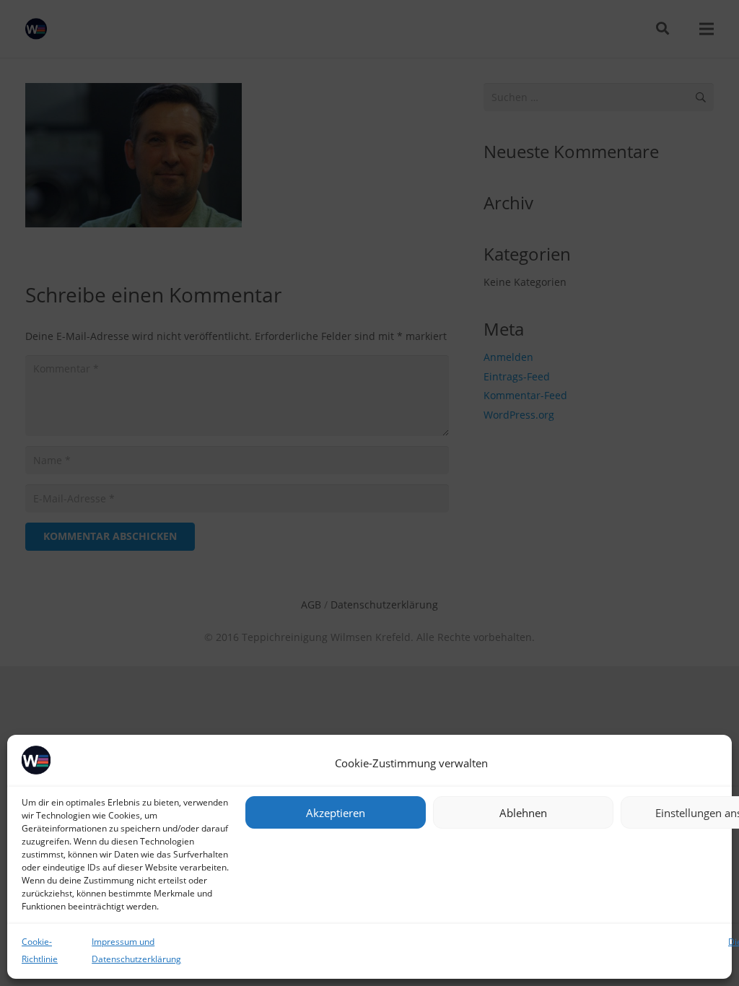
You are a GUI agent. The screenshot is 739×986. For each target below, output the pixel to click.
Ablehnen (523, 813)
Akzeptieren (335, 813)
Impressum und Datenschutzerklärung (136, 950)
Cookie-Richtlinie (40, 950)
